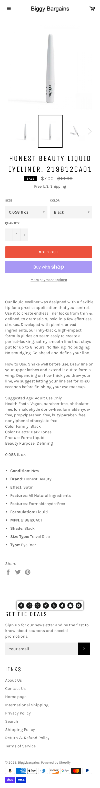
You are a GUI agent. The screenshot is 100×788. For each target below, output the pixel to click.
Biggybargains (29, 762)
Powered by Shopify (56, 762)
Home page (15, 696)
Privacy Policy (18, 713)
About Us (13, 680)
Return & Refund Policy (27, 737)
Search (11, 721)
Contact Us (15, 688)
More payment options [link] (49, 280)
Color (55, 200)
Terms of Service (20, 746)
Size (8, 200)
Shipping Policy (20, 729)
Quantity (12, 223)
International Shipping (26, 704)
